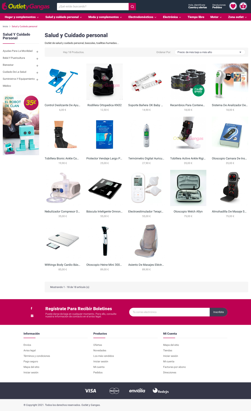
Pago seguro (31, 361)
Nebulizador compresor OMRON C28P (63, 211)
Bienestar (8, 64)
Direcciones (169, 372)
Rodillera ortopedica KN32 (104, 105)
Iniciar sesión (31, 372)
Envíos (27, 344)
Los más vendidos (103, 355)
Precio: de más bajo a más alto (210, 52)
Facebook (31, 308)
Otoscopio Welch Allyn (188, 211)
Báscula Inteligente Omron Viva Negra (104, 211)
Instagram (32, 315)
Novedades (99, 350)
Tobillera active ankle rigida (188, 158)
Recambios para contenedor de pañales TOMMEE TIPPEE (188, 105)
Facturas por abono (174, 366)
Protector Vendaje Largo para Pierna (104, 158)
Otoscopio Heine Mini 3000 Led (104, 264)
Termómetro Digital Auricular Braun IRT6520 (146, 158)
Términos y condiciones (37, 355)
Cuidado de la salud (14, 71)
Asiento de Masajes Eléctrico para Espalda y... (146, 264)
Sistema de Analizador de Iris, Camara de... (230, 105)
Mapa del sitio (31, 366)
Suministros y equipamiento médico (19, 82)
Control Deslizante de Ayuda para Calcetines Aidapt (63, 105)
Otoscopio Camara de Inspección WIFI (230, 158)
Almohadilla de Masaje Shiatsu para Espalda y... (230, 211)
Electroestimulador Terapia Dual (146, 211)
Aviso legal (30, 350)
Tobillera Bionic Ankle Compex (63, 158)
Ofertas (97, 344)
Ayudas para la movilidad (18, 50)
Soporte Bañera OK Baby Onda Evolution (146, 105)
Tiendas (167, 350)
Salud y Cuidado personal (16, 36)
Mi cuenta (99, 366)
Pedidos (98, 372)
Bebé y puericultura (14, 57)
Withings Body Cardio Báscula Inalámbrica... (63, 264)
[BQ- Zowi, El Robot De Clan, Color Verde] (21, 124)
